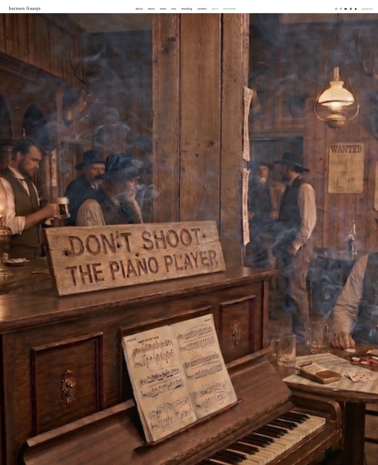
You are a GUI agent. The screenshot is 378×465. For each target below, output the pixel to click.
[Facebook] (341, 9)
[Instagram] (336, 9)
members (367, 8)
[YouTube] (345, 9)
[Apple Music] (356, 9)
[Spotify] (351, 9)
